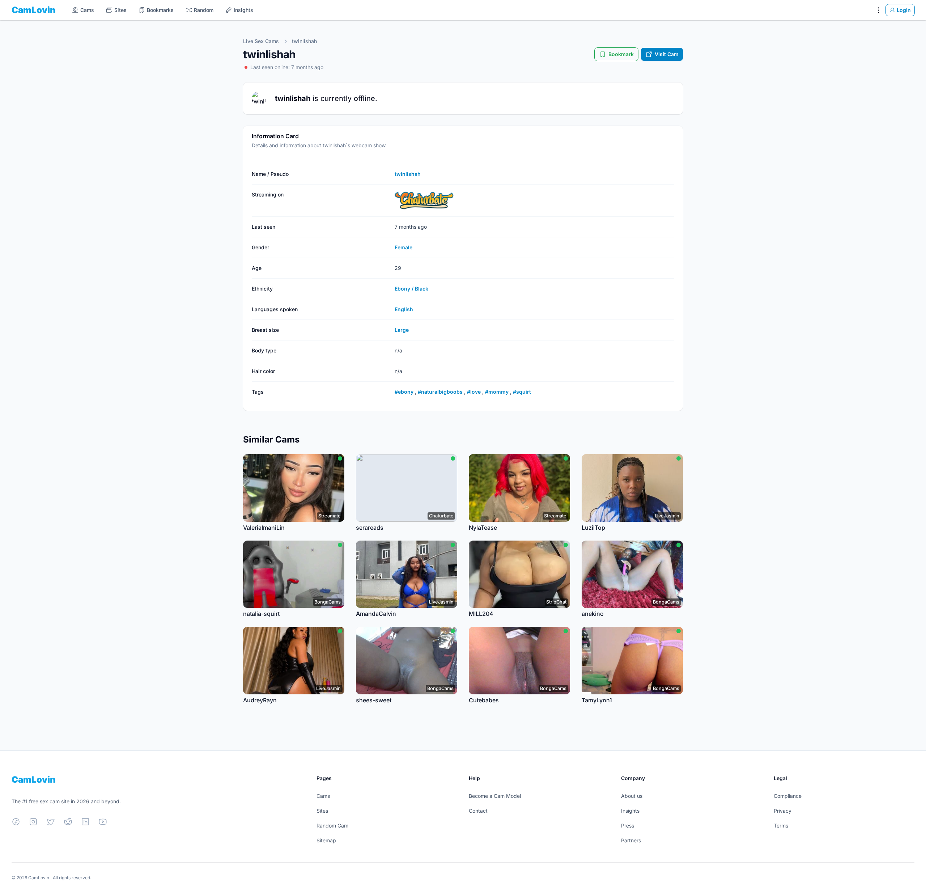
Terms (781, 825)
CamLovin (34, 10)
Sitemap (326, 840)
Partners (631, 840)
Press (627, 825)
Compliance (788, 796)
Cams (323, 796)
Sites (322, 811)
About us (631, 796)
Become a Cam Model (495, 796)
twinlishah (304, 41)
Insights (630, 811)
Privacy (782, 811)
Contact (478, 811)
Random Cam (332, 825)
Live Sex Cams (261, 41)
